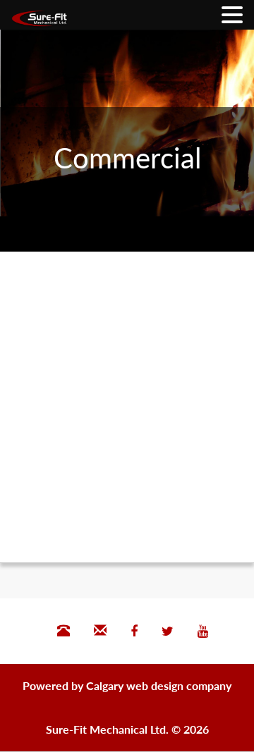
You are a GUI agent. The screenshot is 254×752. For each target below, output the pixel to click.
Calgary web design (134, 685)
